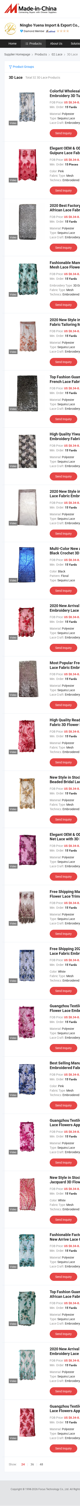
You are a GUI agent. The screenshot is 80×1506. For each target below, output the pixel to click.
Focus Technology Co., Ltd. (54, 1489)
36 (32, 1464)
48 (41, 1464)
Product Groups (23, 67)
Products (35, 43)
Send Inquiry (63, 133)
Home (12, 43)
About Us (56, 43)
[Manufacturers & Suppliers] (31, 8)
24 (23, 1464)
